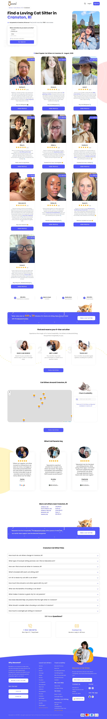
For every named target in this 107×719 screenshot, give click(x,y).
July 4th (56, 704)
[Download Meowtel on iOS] (90, 697)
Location (13, 29)
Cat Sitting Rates (58, 673)
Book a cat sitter (18, 680)
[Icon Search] (77, 399)
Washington (42, 705)
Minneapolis (42, 684)
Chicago (41, 673)
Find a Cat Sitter (53, 370)
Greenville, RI (58, 510)
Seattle (41, 703)
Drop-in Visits (58, 694)
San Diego (41, 698)
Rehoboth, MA (45, 512)
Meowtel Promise (22, 319)
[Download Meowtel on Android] (93, 697)
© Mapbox (70, 421)
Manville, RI (58, 514)
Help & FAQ (57, 686)
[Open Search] (85, 3)
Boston (41, 670)
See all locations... (44, 707)
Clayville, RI (58, 506)
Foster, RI (57, 508)
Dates (12, 34)
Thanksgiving (58, 706)
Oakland (41, 689)
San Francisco (43, 700)
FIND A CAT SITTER (86, 318)
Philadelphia (42, 691)
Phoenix (41, 693)
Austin (40, 668)
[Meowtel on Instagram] (93, 688)
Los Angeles (42, 682)
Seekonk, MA (44, 514)
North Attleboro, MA (46, 508)
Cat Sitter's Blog (58, 688)
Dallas (40, 675)
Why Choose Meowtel (60, 675)
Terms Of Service (36, 715)
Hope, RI (57, 512)
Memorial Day (58, 702)
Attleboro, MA (44, 507)
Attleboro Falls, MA (46, 510)
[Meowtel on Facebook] (90, 688)
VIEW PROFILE (22, 108)
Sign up (96, 3)
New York (41, 687)
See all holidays (58, 710)
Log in (89, 3)
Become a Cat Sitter (82, 680)
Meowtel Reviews (58, 677)
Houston (41, 680)
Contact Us (77, 631)
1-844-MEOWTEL (30, 631)
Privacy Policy (45, 715)
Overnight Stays (58, 696)
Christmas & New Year (60, 708)
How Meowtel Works (59, 670)
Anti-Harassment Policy (56, 715)
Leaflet (65, 421)
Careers (56, 680)
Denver (41, 677)
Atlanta (41, 666)
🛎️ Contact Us (78, 699)
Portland (41, 696)
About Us (56, 668)
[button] (34, 395)
